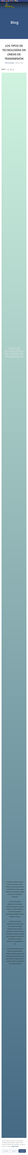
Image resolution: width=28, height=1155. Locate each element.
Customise (5, 1151)
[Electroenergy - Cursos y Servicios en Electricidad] (9, 5)
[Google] (13, 70)
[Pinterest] (8, 69)
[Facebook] (6, 69)
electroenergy (9, 63)
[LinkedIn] (11, 70)
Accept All (22, 1151)
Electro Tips (19, 63)
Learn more (15, 1146)
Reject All (14, 1151)
